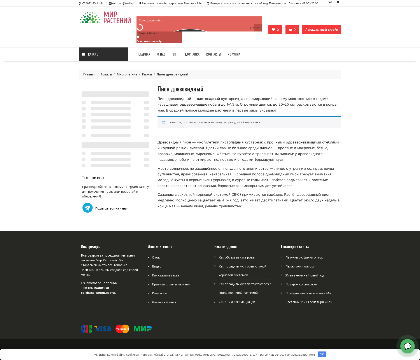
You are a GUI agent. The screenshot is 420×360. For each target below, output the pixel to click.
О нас (161, 54)
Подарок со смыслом (301, 284)
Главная (144, 54)
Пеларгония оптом (299, 266)
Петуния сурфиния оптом (304, 257)
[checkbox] (158, 39)
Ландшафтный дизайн (322, 29)
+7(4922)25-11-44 (92, 3)
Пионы (147, 74)
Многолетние (127, 74)
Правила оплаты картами (171, 284)
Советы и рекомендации (237, 302)
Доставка (192, 54)
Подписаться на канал (111, 208)
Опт (175, 54)
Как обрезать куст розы (237, 257)
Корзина (234, 54)
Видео (156, 266)
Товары (106, 74)
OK (322, 354)
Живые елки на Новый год (304, 275)
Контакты (213, 54)
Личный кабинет (164, 302)
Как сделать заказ (165, 275)
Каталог (94, 54)
